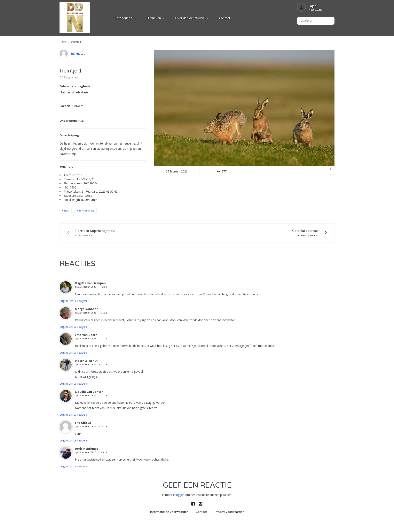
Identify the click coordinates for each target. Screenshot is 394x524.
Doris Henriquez (86, 448)
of (315, 9)
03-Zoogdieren (69, 77)
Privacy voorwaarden (229, 512)
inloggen (178, 495)
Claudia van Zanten (89, 392)
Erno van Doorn (86, 335)
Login (312, 6)
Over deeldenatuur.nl (190, 18)
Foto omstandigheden (76, 86)
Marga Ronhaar (86, 309)
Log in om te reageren (74, 301)
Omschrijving (69, 135)
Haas (66, 210)
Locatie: (65, 106)
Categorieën (123, 18)
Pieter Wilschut (86, 361)
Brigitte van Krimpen (90, 283)
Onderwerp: (68, 121)
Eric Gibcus (78, 53)
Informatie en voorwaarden (169, 512)
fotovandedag (86, 210)
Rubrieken (154, 18)
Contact (224, 18)
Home (63, 42)
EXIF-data (66, 167)
